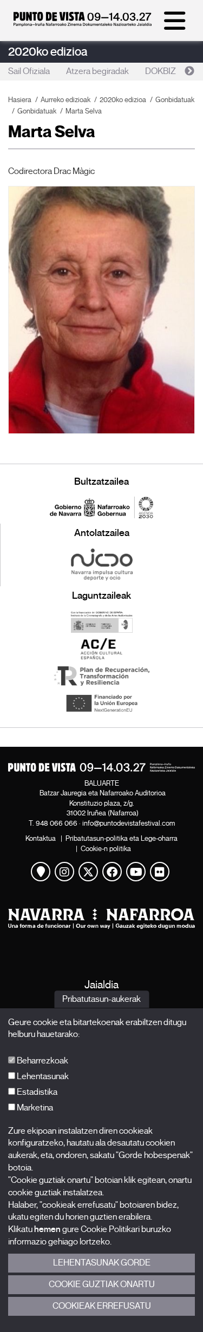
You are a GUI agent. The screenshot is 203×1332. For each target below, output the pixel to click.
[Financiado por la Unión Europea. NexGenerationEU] (101, 703)
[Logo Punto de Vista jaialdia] (101, 767)
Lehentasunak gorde (101, 1262)
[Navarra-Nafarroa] (101, 918)
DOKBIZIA (164, 71)
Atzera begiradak (97, 71)
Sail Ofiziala (29, 71)
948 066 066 (56, 823)
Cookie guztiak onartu (102, 1284)
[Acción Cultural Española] (101, 649)
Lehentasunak (42, 1076)
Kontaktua (40, 838)
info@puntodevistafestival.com (128, 823)
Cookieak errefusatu (102, 1306)
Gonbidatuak (174, 99)
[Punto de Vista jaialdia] (83, 23)
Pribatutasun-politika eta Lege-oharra (122, 838)
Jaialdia (101, 985)
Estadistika (36, 1092)
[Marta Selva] (101, 310)
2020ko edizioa (48, 51)
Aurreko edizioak (65, 99)
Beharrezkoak (41, 1060)
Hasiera (19, 99)
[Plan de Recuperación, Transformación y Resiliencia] (101, 676)
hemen (47, 1229)
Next (189, 71)
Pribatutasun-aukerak (101, 999)
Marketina (34, 1107)
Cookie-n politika (106, 848)
